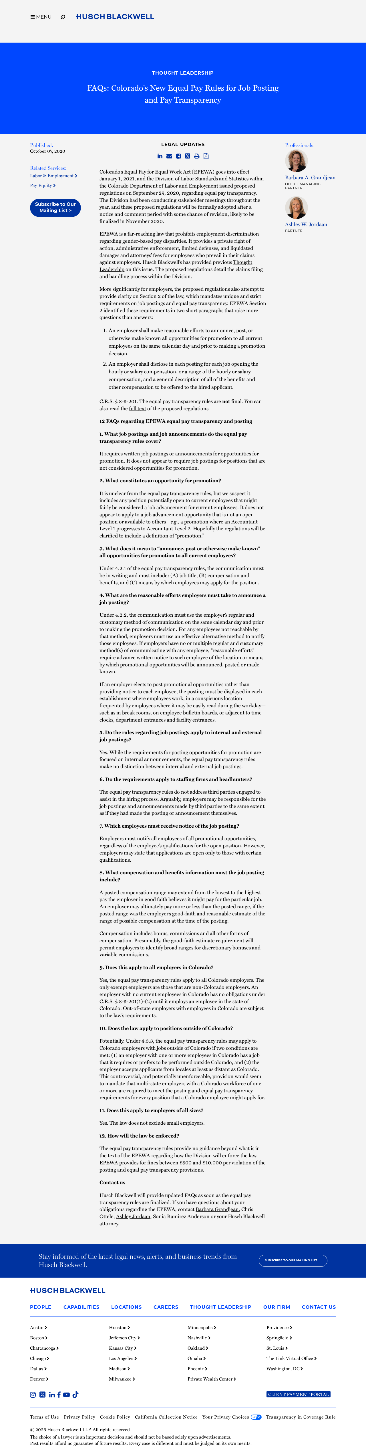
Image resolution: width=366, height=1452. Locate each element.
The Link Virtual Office (290, 1358)
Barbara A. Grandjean (310, 177)
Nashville (198, 1338)
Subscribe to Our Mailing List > (55, 207)
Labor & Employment (52, 175)
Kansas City (121, 1348)
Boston (37, 1338)
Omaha (195, 1358)
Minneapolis (201, 1327)
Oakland (197, 1348)
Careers (166, 1307)
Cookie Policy (115, 1416)
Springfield (278, 1338)
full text (137, 408)
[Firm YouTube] (67, 1395)
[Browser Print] (197, 156)
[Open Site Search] (62, 16)
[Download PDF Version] (206, 156)
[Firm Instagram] (34, 1395)
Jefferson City (123, 1338)
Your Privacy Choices (226, 1416)
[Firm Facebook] (60, 1395)
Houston (118, 1327)
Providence (278, 1327)
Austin (37, 1327)
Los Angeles (121, 1358)
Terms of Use (44, 1416)
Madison (118, 1368)
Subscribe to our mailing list (291, 1260)
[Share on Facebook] (178, 156)
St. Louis (275, 1348)
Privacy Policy (80, 1416)
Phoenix (196, 1368)
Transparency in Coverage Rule (301, 1416)
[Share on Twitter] (188, 156)
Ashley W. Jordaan (306, 224)
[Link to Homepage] (115, 17)
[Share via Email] (169, 156)
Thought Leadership (183, 73)
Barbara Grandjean (217, 1209)
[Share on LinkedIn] (160, 156)
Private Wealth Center (211, 1379)
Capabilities (81, 1307)
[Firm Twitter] (43, 1395)
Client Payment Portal (298, 1394)
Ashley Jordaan (133, 1216)
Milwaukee (121, 1379)
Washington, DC (283, 1368)
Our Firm (276, 1307)
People (40, 1307)
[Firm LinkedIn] (53, 1395)
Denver (38, 1379)
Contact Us (319, 1307)
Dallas (37, 1368)
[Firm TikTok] (75, 1395)
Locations (126, 1307)
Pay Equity (41, 185)
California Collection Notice (166, 1416)
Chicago (38, 1358)
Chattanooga (43, 1348)
